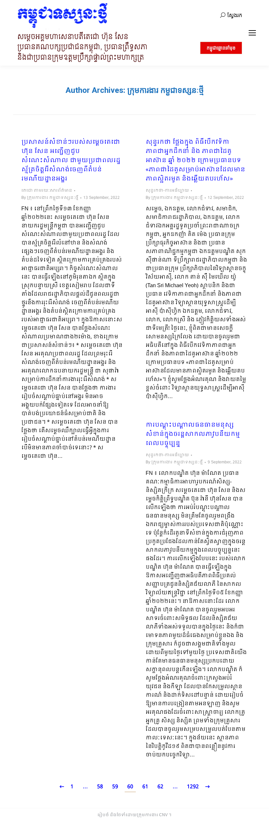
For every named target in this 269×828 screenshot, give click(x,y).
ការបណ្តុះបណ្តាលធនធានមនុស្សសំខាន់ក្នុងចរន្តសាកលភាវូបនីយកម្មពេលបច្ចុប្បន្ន (193, 434)
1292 (193, 786)
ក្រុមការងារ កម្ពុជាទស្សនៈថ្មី (165, 90)
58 (100, 786)
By (49, 198)
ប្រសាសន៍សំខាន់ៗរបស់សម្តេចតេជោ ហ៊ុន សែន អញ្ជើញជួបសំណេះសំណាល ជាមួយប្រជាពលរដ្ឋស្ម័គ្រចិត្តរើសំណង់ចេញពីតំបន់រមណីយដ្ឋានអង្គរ (70, 161)
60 (130, 786)
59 (115, 786)
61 (145, 786)
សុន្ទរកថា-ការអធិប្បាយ (167, 190)
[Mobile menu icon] (252, 32)
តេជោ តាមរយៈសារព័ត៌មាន (46, 190)
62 (160, 786)
